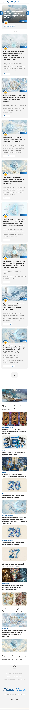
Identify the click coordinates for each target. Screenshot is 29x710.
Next (27, 13)
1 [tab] (12, 31)
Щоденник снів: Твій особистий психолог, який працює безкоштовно (13, 408)
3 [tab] (16, 31)
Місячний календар (9, 26)
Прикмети (6, 73)
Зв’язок (23, 679)
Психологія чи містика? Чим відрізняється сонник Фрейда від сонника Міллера (13, 587)
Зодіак (4, 450)
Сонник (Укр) (7, 324)
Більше (22, 21)
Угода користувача (18, 673)
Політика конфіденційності (14, 676)
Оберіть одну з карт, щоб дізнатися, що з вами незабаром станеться (14, 431)
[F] (12, 699)
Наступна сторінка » (14, 375)
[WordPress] (14, 699)
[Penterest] (17, 699)
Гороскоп (6, 282)
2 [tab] (14, 31)
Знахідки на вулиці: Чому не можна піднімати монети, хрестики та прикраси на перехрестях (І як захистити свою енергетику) (13, 55)
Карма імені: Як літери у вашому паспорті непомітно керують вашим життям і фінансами (14, 658)
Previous (1, 13)
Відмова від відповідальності (12, 679)
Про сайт (8, 673)
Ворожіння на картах (7, 427)
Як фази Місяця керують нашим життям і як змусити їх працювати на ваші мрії (14, 7)
